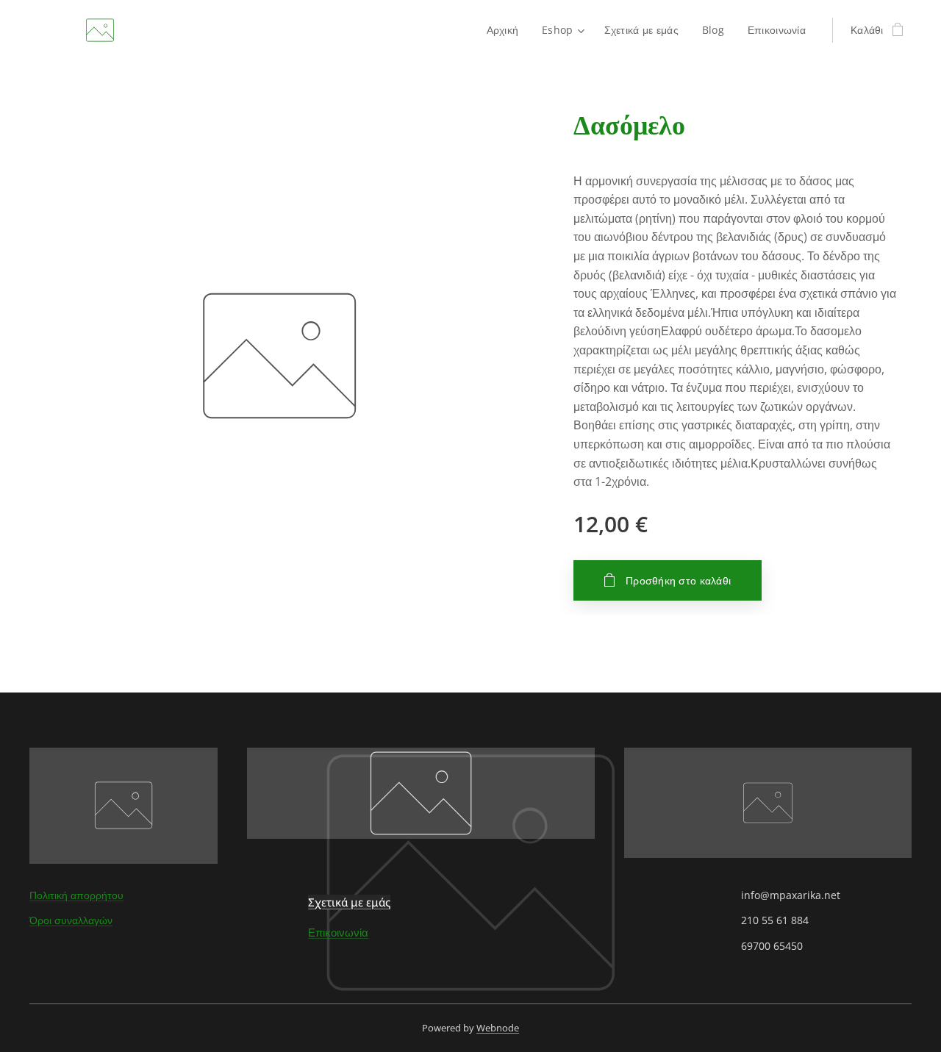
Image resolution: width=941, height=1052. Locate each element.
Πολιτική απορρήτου (76, 895)
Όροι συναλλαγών (70, 920)
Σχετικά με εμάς (349, 902)
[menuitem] (507, 30)
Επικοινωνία (338, 932)
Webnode (497, 1027)
